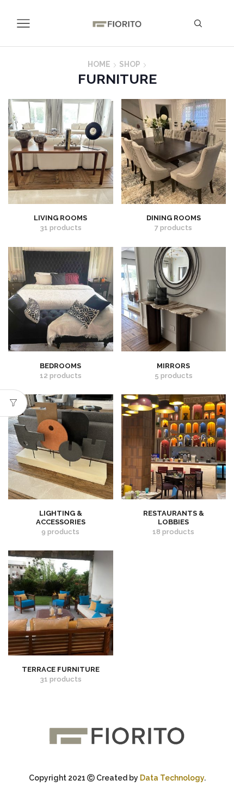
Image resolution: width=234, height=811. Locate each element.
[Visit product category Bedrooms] (60, 299)
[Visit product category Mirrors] (173, 299)
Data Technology (172, 777)
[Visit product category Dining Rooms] (173, 151)
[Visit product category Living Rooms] (60, 151)
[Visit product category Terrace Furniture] (60, 602)
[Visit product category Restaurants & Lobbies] (173, 446)
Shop (129, 64)
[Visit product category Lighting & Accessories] (60, 446)
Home (99, 64)
